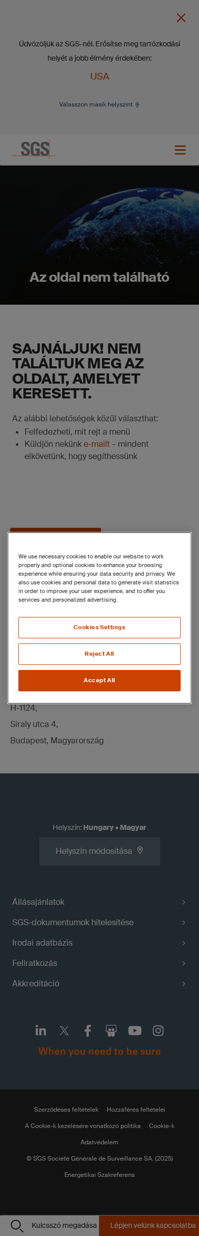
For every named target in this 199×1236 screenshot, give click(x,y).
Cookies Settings (99, 627)
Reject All (99, 654)
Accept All (99, 680)
